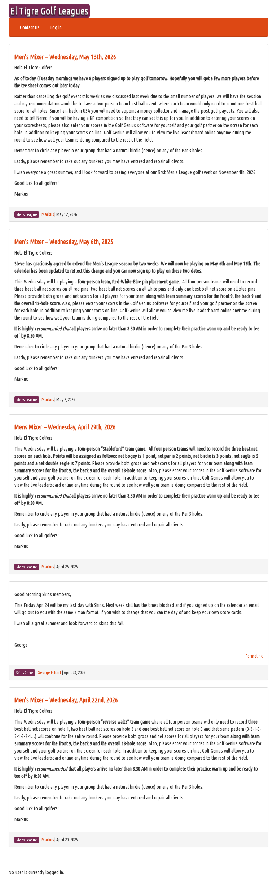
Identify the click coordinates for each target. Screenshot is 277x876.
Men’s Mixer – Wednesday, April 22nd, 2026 (66, 699)
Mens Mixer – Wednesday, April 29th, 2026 (65, 426)
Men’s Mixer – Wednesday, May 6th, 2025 (63, 241)
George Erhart (49, 672)
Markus (47, 214)
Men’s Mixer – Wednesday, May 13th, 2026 (65, 56)
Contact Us (30, 27)
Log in (56, 27)
